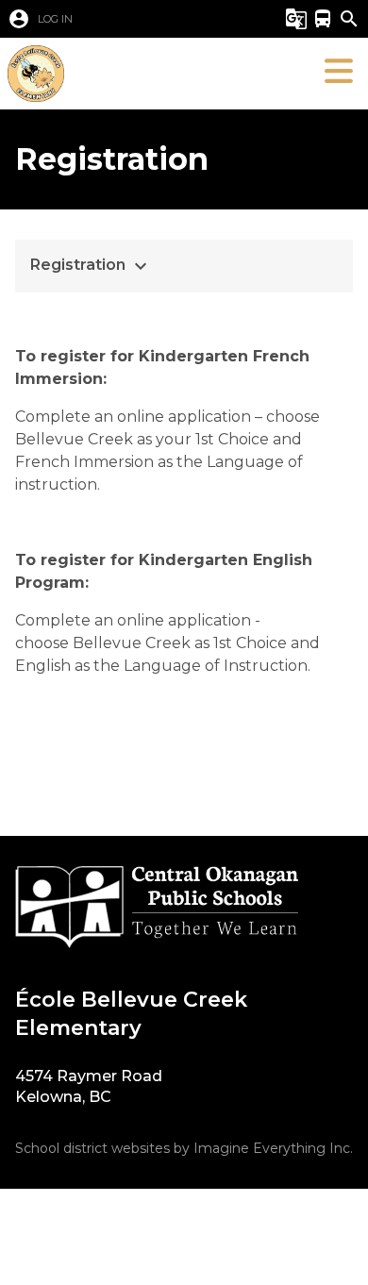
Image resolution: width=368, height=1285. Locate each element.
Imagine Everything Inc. (273, 1148)
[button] (131, 19)
